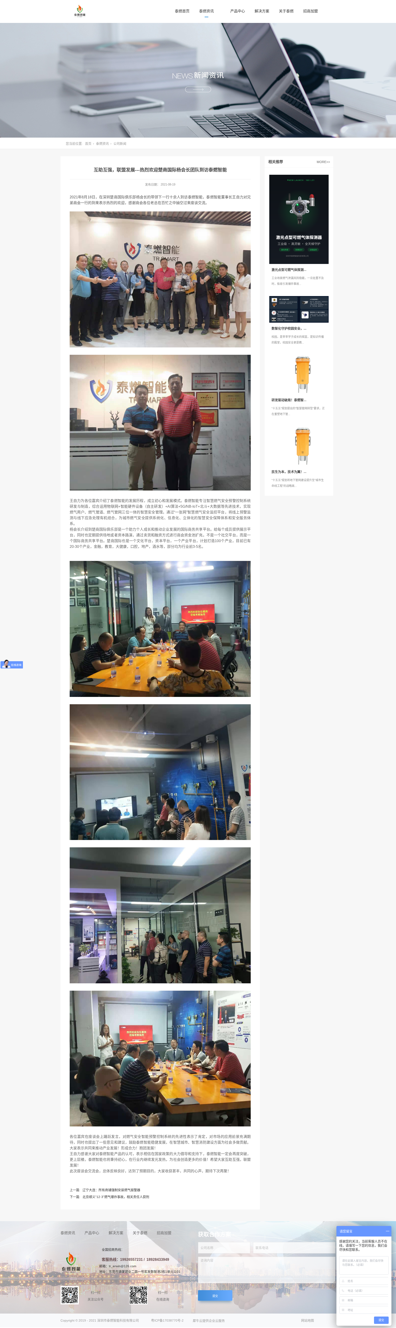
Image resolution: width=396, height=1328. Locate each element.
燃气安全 (202, 512)
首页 (88, 143)
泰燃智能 (195, 197)
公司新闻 (119, 143)
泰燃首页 (182, 11)
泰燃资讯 (206, 11)
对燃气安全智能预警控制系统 (147, 1137)
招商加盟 (310, 11)
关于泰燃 (286, 11)
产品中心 (237, 11)
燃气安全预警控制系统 (232, 501)
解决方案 (262, 11)
